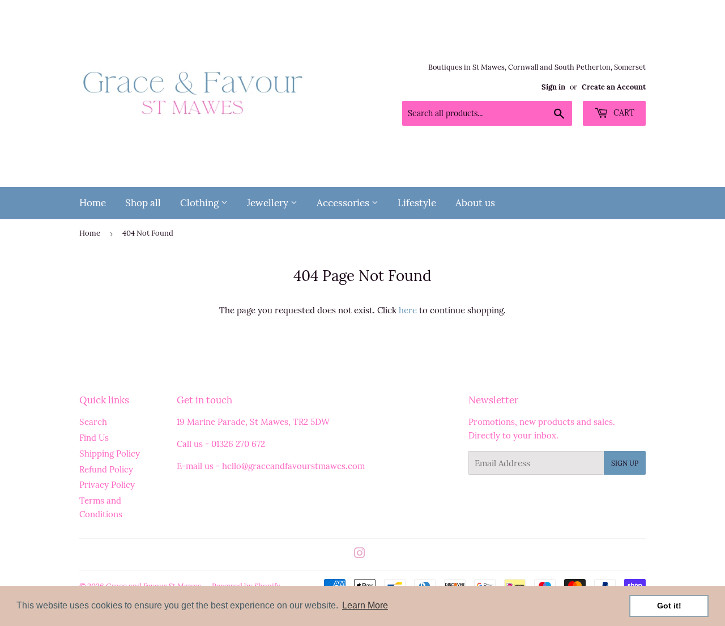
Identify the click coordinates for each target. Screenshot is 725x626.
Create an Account (614, 86)
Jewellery (269, 203)
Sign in (553, 86)
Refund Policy (106, 469)
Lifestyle (417, 203)
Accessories (344, 203)
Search (93, 421)
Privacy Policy (107, 484)
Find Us (94, 437)
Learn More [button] (365, 605)
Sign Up (624, 463)
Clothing (200, 203)
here (408, 310)
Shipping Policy (109, 453)
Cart (622, 113)
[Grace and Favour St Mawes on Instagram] (359, 554)
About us (475, 203)
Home (92, 203)
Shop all (143, 203)
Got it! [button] (669, 605)
